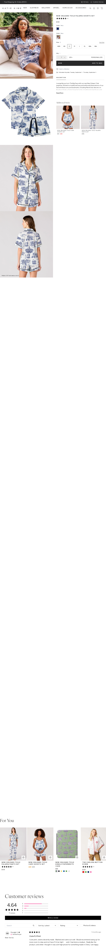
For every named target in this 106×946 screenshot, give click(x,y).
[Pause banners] (3, 2)
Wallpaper (46, 8)
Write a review (53, 918)
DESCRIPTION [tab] (61, 77)
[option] (58, 37)
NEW (25, 8)
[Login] (94, 8)
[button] (35, 904)
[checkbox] (90, 925)
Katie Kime (12, 8)
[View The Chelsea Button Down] (86, 872)
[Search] (90, 8)
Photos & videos (89, 925)
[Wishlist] (98, 8)
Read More (59, 93)
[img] (19, 932)
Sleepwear (34, 8)
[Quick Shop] (23, 857)
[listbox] (80, 37)
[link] (62, 18)
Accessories (81, 8)
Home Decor (68, 8)
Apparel (56, 8)
